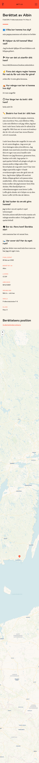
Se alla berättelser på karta (12, 325)
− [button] (2, 335)
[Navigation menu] (36, 4)
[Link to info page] (3, 4)
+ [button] (2, 332)
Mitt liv (19, 4)
